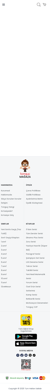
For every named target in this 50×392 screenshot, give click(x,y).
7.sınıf (4, 266)
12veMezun (6, 286)
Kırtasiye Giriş (7, 215)
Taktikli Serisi (32, 270)
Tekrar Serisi (32, 266)
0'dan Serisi (31, 229)
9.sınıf (4, 274)
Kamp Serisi (31, 294)
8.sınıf (4, 270)
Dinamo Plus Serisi (34, 237)
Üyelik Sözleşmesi (34, 203)
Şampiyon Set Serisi (35, 258)
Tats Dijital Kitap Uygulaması (26, 330)
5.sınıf (4, 258)
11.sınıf (4, 282)
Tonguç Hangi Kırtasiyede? (7, 209)
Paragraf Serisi (33, 254)
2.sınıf (4, 245)
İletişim (4, 203)
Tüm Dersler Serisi (34, 233)
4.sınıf (4, 254)
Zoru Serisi (31, 241)
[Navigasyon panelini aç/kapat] (5, 5)
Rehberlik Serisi (33, 299)
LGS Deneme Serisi (34, 262)
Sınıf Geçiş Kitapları (10, 237)
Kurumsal (5, 190)
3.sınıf (4, 250)
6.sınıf (4, 262)
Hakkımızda (6, 194)
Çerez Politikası (33, 190)
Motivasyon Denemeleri (37, 303)
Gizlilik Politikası (33, 194)
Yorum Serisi (31, 282)
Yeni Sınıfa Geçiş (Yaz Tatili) (11, 231)
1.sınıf (3, 241)
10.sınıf (4, 278)
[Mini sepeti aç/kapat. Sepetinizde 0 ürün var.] (45, 5)
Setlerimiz (30, 290)
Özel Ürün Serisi (33, 286)
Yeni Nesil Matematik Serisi (35, 276)
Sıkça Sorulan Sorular (11, 199)
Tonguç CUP (32, 307)
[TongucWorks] (25, 4)
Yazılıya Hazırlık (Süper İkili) (36, 247)
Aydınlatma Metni (34, 199)
